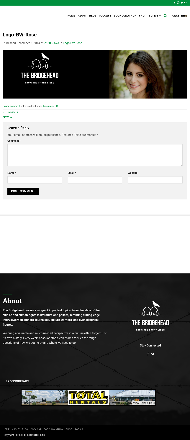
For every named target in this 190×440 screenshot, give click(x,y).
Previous (10, 112)
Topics (153, 15)
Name (11, 173)
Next (7, 117)
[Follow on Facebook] (175, 2)
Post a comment (11, 106)
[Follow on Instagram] (178, 2)
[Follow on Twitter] (182, 2)
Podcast (105, 15)
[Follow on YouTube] (185, 2)
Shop (142, 15)
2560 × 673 (51, 43)
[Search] (165, 16)
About (82, 15)
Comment (14, 140)
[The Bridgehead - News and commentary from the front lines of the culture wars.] (28, 16)
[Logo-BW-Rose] (95, 74)
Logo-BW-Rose (72, 43)
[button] (179, 15)
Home (71, 15)
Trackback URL (51, 106)
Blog (92, 15)
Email (72, 173)
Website (132, 173)
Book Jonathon (125, 15)
